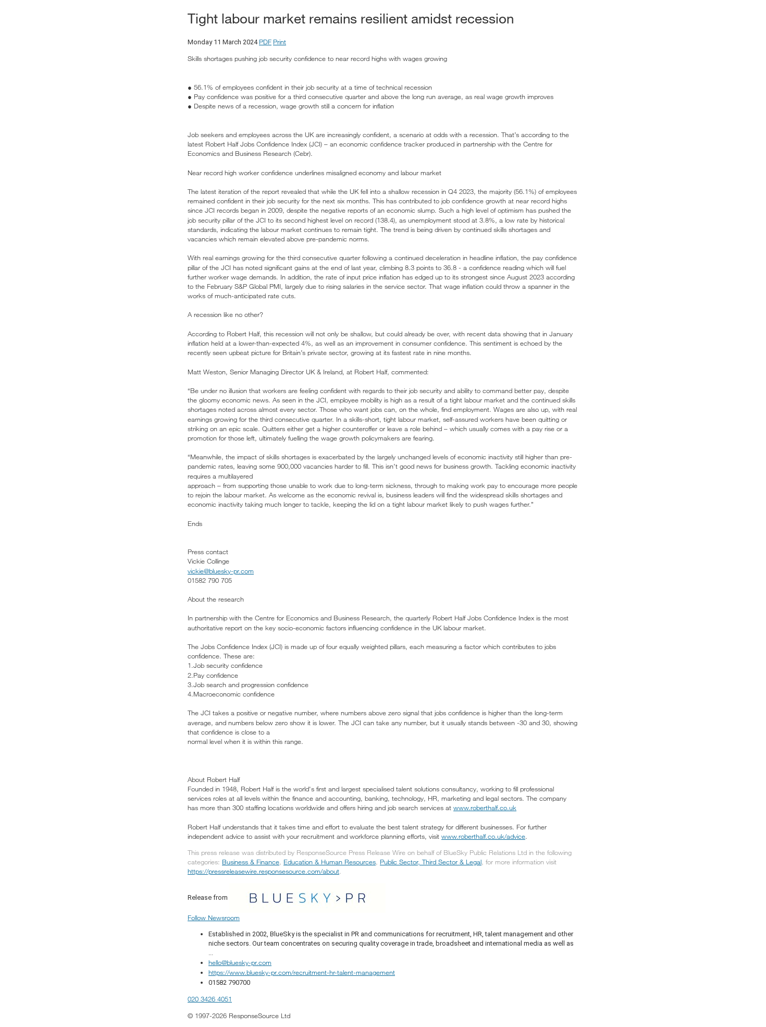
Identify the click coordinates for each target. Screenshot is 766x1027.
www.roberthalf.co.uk (484, 807)
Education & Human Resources (329, 862)
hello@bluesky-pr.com (239, 962)
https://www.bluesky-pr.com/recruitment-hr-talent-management (301, 972)
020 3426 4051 (210, 999)
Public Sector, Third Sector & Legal (430, 862)
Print (279, 42)
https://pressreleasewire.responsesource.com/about (263, 871)
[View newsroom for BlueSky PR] (307, 896)
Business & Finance (250, 862)
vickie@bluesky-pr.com (221, 571)
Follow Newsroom (214, 917)
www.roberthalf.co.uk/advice (483, 836)
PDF (265, 42)
